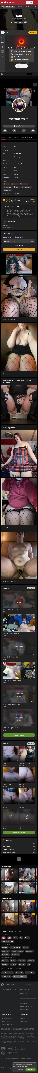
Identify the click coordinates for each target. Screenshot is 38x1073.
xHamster (16, 193)
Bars (17, 187)
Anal (7, 184)
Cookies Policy (24, 1003)
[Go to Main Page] (11, 2)
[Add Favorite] (3, 32)
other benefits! (24, 63)
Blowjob (24, 184)
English (29, 984)
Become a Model (6, 1018)
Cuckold (8, 187)
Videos (21, 7)
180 (22, 786)
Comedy (8, 190)
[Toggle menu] (2, 2)
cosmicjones (6, 931)
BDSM (15, 184)
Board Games (27, 187)
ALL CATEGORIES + (19, 976)
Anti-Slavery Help (24, 1009)
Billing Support (23, 1021)
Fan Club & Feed (26, 137)
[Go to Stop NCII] (11, 1053)
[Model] (35, 84)
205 (22, 807)
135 (22, 765)
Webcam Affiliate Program (8, 1024)
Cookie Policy (24, 1066)
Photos (29, 7)
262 (6, 765)
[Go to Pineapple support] (3, 1053)
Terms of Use (23, 997)
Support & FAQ (23, 1018)
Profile (3, 137)
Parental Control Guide (26, 1006)
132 (6, 786)
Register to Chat (21, 66)
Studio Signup (5, 1021)
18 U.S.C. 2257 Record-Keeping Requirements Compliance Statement (16, 1059)
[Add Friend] (24, 130)
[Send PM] (33, 130)
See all (30, 588)
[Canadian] (3, 937)
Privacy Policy (23, 993)
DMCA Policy (23, 1000)
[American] (9, 937)
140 (6, 807)
